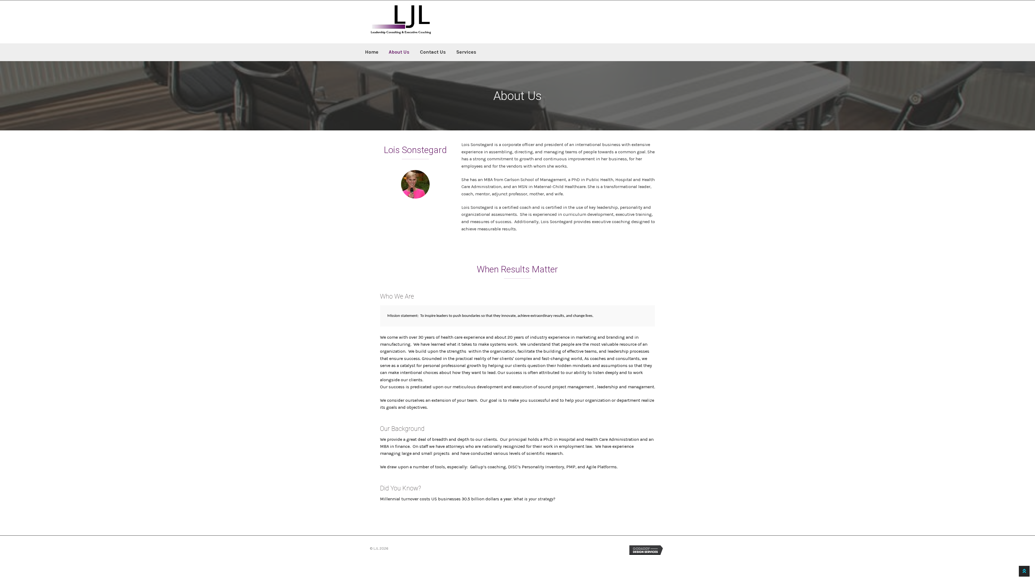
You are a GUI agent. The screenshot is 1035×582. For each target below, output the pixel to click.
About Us (399, 52)
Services (466, 52)
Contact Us (433, 52)
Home (371, 52)
